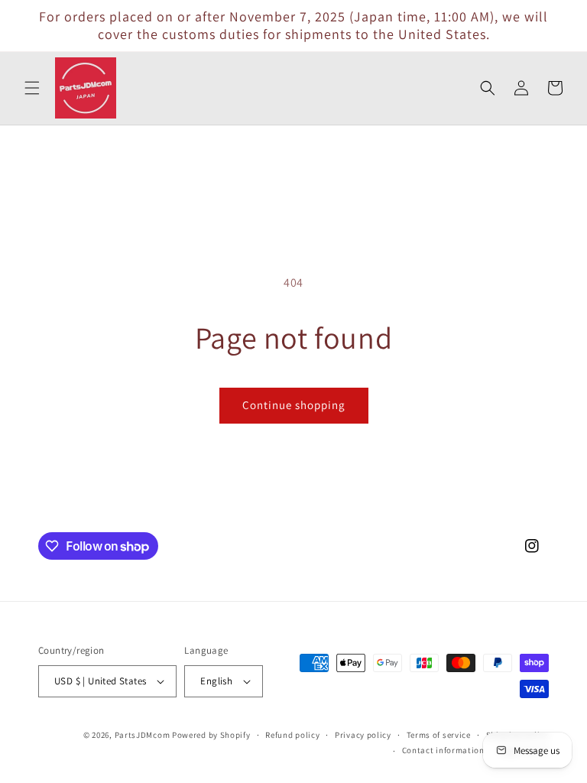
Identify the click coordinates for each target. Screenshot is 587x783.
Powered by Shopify (211, 734)
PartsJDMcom (142, 734)
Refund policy (292, 734)
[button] (32, 88)
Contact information (443, 750)
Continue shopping (293, 405)
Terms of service (439, 734)
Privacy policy (363, 734)
